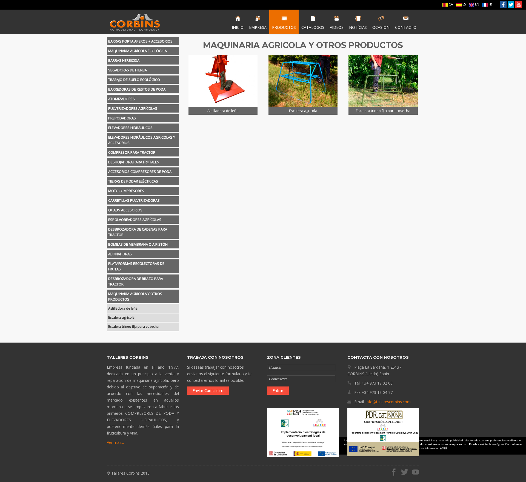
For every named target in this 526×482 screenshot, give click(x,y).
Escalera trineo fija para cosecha (133, 326)
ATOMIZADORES (121, 98)
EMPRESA (258, 27)
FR (490, 4)
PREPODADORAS (122, 118)
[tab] (143, 41)
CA (450, 4)
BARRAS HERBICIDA (123, 60)
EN (476, 4)
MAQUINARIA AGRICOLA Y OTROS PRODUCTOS (135, 296)
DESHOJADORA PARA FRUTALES (133, 161)
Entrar (278, 390)
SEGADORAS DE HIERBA (127, 70)
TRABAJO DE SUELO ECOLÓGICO (134, 79)
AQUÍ (443, 448)
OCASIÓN (381, 27)
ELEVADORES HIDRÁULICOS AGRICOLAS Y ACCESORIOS (141, 140)
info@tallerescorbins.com (388, 401)
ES (464, 4)
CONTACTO (405, 27)
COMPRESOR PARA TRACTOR (131, 152)
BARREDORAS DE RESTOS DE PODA (136, 89)
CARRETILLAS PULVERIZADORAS (134, 200)
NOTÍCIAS (358, 27)
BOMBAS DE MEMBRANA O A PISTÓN (138, 244)
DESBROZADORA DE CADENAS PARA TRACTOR (137, 232)
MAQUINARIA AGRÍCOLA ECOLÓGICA (137, 50)
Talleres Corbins (135, 22)
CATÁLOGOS (312, 27)
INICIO (238, 27)
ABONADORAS (120, 253)
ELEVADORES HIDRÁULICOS (130, 127)
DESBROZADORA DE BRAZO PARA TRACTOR (135, 281)
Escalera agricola (121, 317)
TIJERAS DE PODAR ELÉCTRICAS (133, 181)
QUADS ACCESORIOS (125, 210)
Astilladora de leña (123, 308)
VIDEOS (337, 27)
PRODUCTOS (284, 27)
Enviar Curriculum (208, 390)
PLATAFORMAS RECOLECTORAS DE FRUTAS (136, 266)
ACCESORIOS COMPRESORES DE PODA (139, 171)
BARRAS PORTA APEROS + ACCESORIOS (140, 41)
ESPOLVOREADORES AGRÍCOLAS (134, 219)
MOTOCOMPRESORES (126, 190)
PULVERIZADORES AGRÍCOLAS (132, 108)
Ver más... (115, 442)
